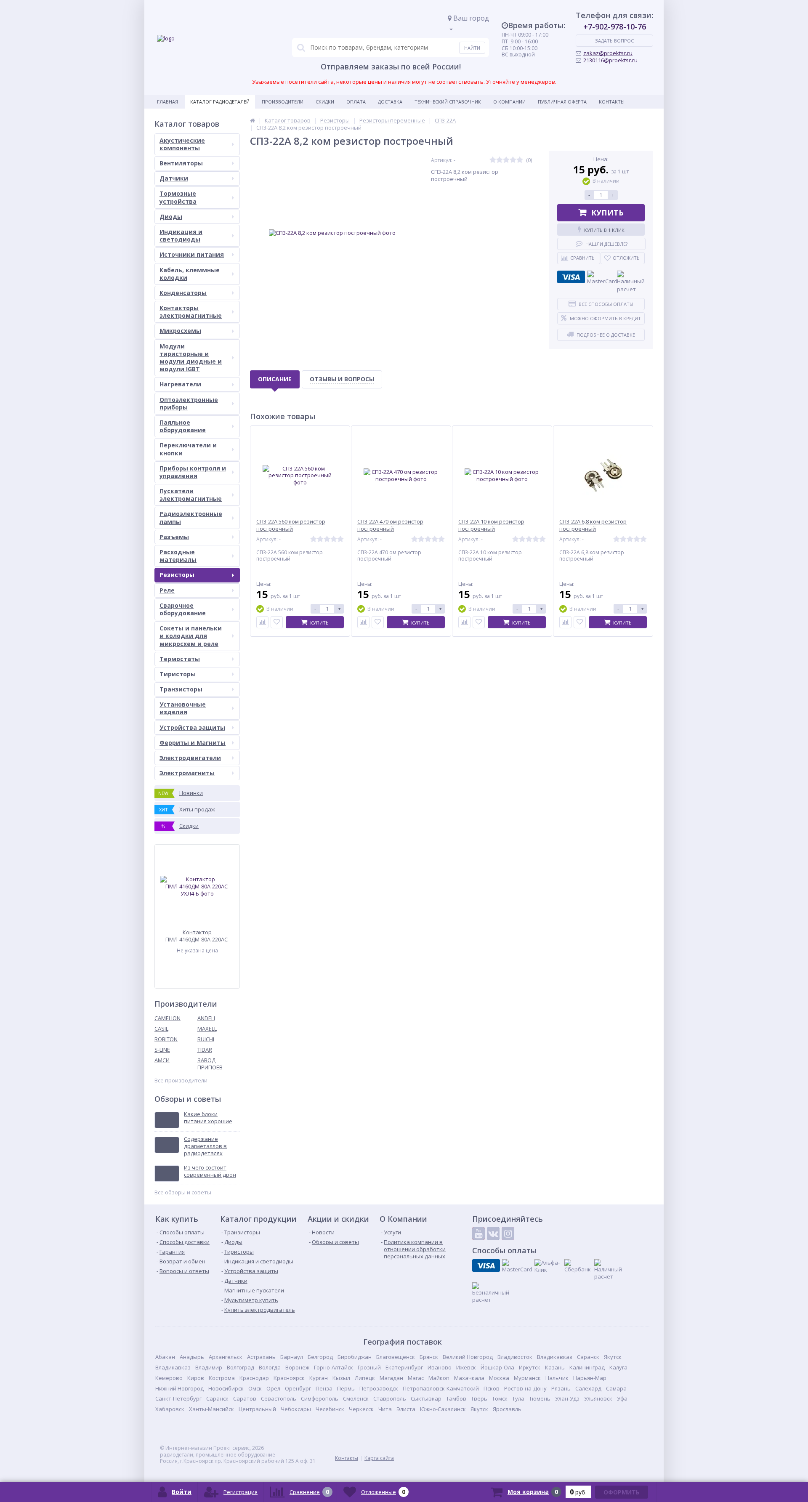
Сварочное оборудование (182, 609)
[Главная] (252, 120)
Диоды (170, 217)
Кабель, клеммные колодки (189, 274)
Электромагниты (187, 773)
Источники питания (191, 254)
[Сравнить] (262, 622)
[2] (499, 160)
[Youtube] (478, 1233)
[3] (506, 160)
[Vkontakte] (493, 1233)
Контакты (612, 101)
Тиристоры (177, 674)
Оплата (356, 101)
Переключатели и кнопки (188, 449)
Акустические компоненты (182, 144)
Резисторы (176, 575)
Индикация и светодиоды (180, 235)
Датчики (173, 178)
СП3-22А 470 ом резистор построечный (390, 525)
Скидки (325, 101)
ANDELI (206, 1018)
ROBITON (166, 1039)
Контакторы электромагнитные (190, 311)
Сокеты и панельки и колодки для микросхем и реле (190, 635)
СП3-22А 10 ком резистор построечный (491, 525)
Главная (167, 101)
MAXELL (207, 1028)
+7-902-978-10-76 (614, 26)
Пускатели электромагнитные (190, 494)
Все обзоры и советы (182, 1192)
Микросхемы (180, 331)
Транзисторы (180, 689)
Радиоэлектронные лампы (190, 517)
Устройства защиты (192, 727)
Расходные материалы (178, 556)
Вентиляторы (181, 163)
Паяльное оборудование (182, 426)
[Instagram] (508, 1233)
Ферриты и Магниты (192, 743)
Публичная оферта (562, 101)
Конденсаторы (183, 293)
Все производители (180, 1080)
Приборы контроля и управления (192, 472)
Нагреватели (180, 384)
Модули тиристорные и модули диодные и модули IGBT (190, 357)
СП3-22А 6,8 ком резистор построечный (593, 525)
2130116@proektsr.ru (610, 60)
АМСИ (162, 1060)
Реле (167, 590)
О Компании (509, 101)
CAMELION (167, 1018)
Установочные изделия (182, 708)
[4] (513, 160)
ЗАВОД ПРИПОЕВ (210, 1063)
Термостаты (179, 659)
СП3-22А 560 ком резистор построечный (290, 525)
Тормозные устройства (178, 197)
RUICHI (205, 1039)
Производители (282, 101)
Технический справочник (448, 101)
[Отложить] (277, 622)
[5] (519, 160)
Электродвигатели (190, 758)
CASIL (161, 1028)
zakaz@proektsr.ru (608, 53)
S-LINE (162, 1049)
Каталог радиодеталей (220, 101)
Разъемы (174, 537)
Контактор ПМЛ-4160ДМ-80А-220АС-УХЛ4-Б (197, 936)
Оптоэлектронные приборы (188, 403)
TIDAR (204, 1049)
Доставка (390, 101)
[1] (492, 160)
